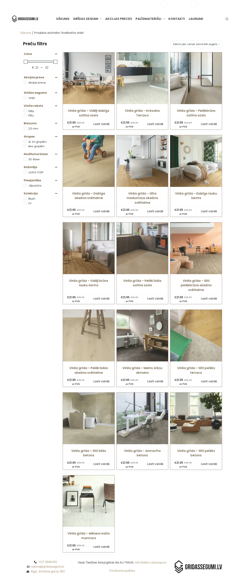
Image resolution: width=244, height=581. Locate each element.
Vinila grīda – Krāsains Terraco (142, 113)
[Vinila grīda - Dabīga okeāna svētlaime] (88, 161)
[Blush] (25, 198)
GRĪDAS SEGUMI (85, 18)
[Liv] (25, 202)
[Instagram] (25, 4)
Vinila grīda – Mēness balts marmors (89, 535)
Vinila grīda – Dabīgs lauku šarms (196, 195)
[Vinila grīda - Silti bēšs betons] (88, 418)
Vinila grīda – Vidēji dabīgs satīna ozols (88, 113)
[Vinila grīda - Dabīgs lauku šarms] (196, 161)
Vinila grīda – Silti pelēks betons (196, 453)
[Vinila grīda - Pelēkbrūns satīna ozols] (196, 78)
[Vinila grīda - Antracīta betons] (142, 418)
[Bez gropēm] (25, 145)
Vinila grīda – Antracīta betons (142, 453)
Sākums (25, 33)
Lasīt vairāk (101, 124)
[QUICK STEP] (25, 172)
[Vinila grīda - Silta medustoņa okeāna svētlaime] (142, 161)
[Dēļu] (25, 110)
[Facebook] (15, 4)
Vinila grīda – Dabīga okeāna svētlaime (88, 195)
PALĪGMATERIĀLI (148, 18)
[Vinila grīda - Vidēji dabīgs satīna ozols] (88, 78)
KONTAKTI (176, 18)
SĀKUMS (62, 18)
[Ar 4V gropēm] (25, 141)
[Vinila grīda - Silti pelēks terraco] (196, 335)
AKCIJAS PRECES (118, 18)
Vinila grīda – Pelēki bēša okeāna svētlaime (88, 370)
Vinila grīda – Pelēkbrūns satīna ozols (196, 113)
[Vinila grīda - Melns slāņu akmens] (142, 335)
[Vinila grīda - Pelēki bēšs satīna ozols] (142, 248)
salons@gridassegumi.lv (216, 4)
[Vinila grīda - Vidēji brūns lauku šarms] (88, 248)
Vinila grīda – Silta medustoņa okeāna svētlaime (142, 198)
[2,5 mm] (25, 128)
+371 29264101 (179, 4)
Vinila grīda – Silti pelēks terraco (196, 370)
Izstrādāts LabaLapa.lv (150, 562)
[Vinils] (25, 97)
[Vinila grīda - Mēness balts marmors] (88, 501)
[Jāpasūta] (25, 185)
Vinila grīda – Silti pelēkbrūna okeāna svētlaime (196, 285)
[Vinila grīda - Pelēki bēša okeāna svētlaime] (88, 335)
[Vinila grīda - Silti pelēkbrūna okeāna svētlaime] (196, 248)
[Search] (227, 19)
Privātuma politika (122, 571)
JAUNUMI (195, 18)
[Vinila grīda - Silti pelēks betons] (196, 418)
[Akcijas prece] (25, 82)
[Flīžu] (25, 115)
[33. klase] (25, 159)
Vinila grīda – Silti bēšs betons (88, 453)
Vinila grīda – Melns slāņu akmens (142, 370)
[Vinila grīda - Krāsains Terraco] (142, 78)
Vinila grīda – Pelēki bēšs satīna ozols (142, 283)
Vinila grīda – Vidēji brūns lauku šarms (88, 283)
